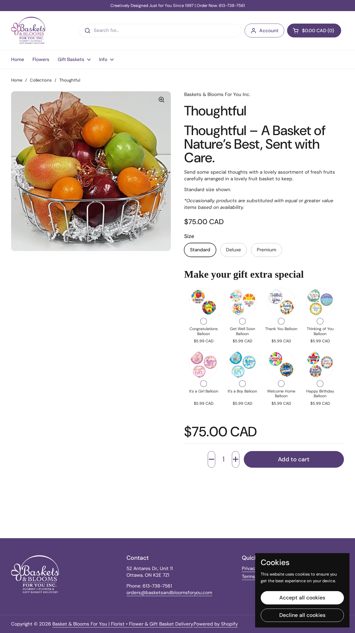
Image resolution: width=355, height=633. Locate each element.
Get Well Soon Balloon (242, 331)
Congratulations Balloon (203, 331)
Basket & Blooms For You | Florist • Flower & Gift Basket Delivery (122, 624)
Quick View (203, 302)
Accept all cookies (302, 597)
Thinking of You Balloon (320, 331)
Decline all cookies (302, 615)
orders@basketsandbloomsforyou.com (169, 592)
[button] (211, 459)
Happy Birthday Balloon (320, 394)
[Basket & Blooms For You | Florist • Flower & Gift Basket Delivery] (28, 30)
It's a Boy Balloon (242, 391)
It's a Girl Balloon (203, 391)
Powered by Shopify (216, 624)
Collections (41, 80)
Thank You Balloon (281, 328)
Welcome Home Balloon (281, 394)
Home (16, 80)
